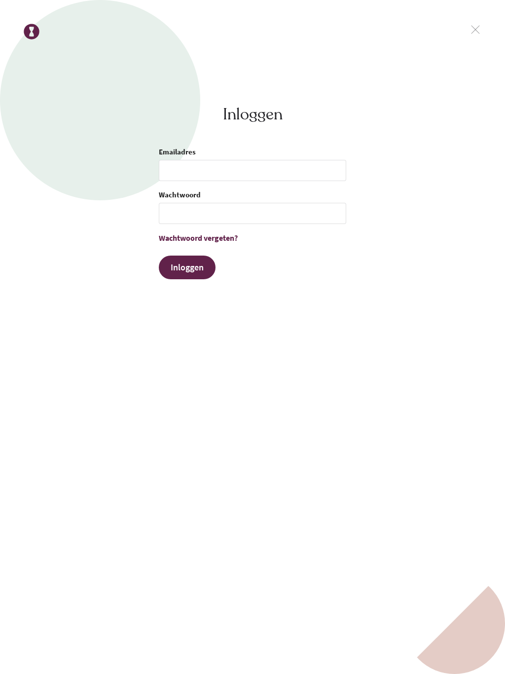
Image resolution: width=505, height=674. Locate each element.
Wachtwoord (180, 194)
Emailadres (177, 151)
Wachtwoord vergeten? (198, 238)
